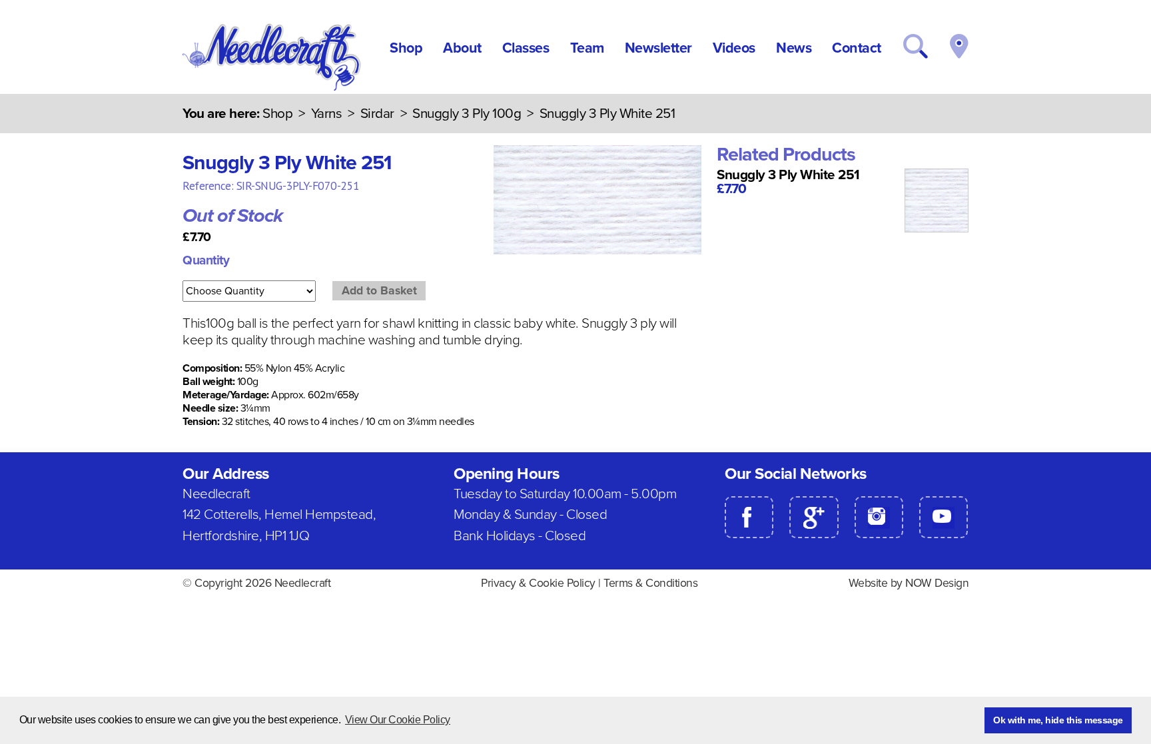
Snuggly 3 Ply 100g (466, 113)
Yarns (326, 113)
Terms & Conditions (650, 583)
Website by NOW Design (909, 583)
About (462, 48)
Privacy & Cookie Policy (538, 583)
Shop (406, 48)
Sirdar (377, 113)
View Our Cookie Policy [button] (397, 719)
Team (587, 48)
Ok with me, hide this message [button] (1058, 720)
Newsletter (658, 48)
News (793, 48)
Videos (734, 48)
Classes (526, 48)
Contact (856, 48)
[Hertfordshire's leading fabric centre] (273, 87)
